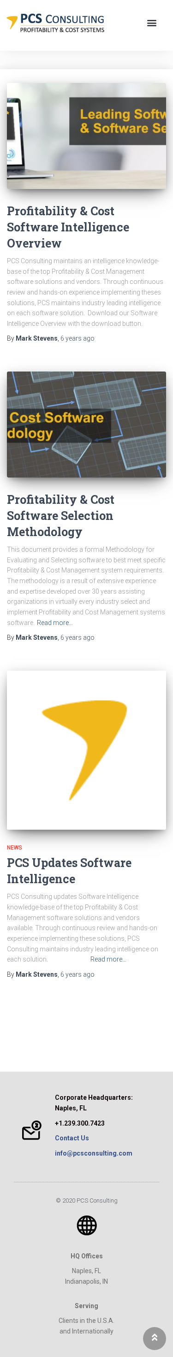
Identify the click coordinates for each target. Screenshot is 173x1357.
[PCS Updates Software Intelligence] (86, 750)
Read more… (55, 622)
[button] (151, 22)
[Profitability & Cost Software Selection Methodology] (86, 425)
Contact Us (72, 1138)
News (14, 847)
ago (77, 338)
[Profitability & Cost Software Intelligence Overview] (86, 136)
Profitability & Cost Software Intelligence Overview (68, 227)
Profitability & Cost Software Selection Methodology (60, 515)
